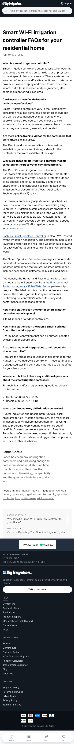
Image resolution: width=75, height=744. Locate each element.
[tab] (36, 63)
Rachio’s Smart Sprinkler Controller (24, 236)
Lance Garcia (12, 456)
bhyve (56, 494)
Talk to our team (36, 596)
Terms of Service (12, 711)
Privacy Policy (10, 707)
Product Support (12, 624)
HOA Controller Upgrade (16, 663)
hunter (6, 498)
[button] (63, 3)
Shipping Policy (11, 694)
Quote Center (10, 632)
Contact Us (9, 611)
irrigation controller (35, 498)
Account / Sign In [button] (12, 615)
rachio (51, 498)
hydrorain (17, 498)
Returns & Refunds (13, 699)
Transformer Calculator (15, 672)
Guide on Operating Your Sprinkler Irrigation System (32, 538)
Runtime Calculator (13, 668)
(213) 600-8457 (11, 565)
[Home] (12, 4)
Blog (5, 676)
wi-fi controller (45, 502)
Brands (6, 650)
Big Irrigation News (27, 494)
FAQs (6, 636)
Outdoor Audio (11, 659)
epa (63, 494)
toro (17, 502)
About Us (8, 680)
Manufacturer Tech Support (18, 628)
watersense (28, 502)
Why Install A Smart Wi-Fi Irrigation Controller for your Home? (34, 524)
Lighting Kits (9, 655)
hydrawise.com (15, 228)
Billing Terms (9, 703)
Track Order (9, 619)
